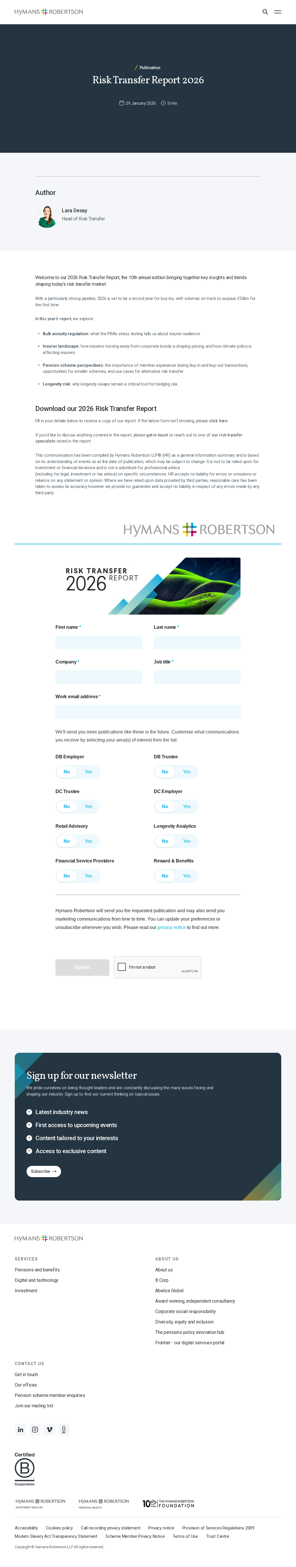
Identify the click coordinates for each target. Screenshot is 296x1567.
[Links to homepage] (49, 12)
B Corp (162, 1280)
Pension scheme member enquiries (50, 1395)
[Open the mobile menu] (277, 11)
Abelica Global (169, 1290)
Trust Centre (217, 1536)
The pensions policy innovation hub (189, 1332)
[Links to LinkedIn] (20, 1429)
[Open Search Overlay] (265, 12)
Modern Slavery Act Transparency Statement (56, 1536)
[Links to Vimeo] (49, 1429)
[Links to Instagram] (35, 1429)
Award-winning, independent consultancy (195, 1301)
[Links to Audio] (64, 1429)
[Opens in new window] (40, 1504)
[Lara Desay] (89, 216)
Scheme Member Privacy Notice (135, 1536)
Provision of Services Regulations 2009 (218, 1528)
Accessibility (26, 1528)
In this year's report (53, 318)
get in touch (157, 435)
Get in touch (26, 1374)
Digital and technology (36, 1280)
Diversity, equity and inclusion (184, 1322)
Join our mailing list (34, 1406)
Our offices (26, 1385)
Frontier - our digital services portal (189, 1342)
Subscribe (38, 1173)
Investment (26, 1290)
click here (218, 421)
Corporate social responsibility (185, 1311)
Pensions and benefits (37, 1270)
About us (164, 1270)
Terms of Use (185, 1536)
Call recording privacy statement (110, 1528)
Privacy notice (161, 1528)
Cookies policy (59, 1528)
